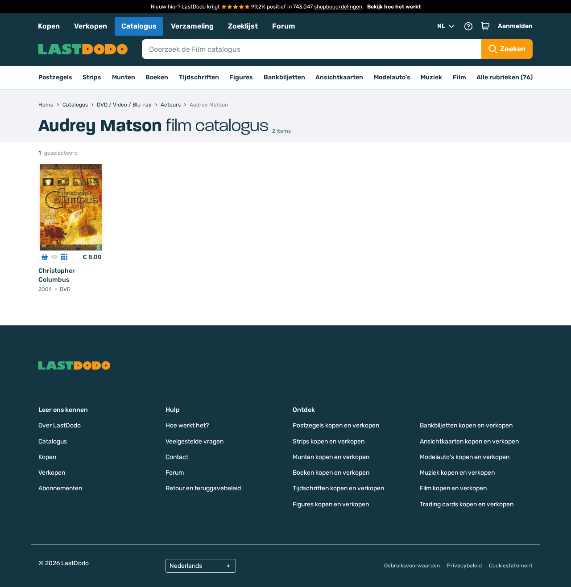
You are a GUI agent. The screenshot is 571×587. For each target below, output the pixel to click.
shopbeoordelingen (338, 7)
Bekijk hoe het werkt (394, 7)
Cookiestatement (511, 565)
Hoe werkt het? (187, 425)
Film (459, 77)
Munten (123, 77)
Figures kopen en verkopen (331, 504)
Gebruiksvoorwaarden (412, 565)
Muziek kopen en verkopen (457, 472)
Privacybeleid (464, 565)
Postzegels (55, 77)
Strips (92, 77)
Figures (241, 77)
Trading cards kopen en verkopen (466, 504)
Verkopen (90, 26)
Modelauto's (392, 77)
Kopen (49, 26)
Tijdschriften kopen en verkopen (338, 488)
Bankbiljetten (284, 77)
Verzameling (192, 26)
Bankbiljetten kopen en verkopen (466, 425)
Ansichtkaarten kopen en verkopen (469, 441)
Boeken (156, 77)
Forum (283, 26)
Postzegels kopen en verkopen (336, 425)
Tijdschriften (199, 77)
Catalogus (139, 26)
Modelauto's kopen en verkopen (464, 457)
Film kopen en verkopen (453, 488)
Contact (177, 457)
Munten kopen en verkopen (331, 457)
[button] (485, 26)
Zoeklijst (243, 26)
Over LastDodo (59, 425)
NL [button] (441, 26)
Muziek (431, 77)
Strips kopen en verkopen (328, 441)
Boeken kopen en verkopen (331, 472)
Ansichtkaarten (339, 77)
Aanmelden (515, 26)
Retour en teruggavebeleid (203, 488)
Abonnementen (60, 488)
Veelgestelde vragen (194, 441)
